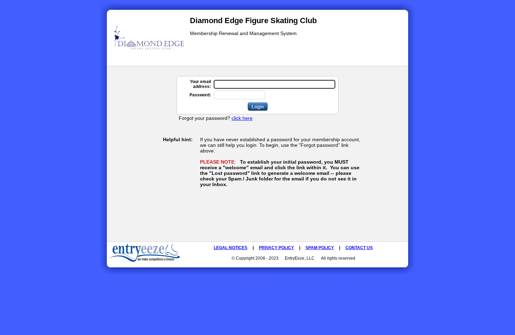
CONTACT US (359, 247)
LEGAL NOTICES (230, 247)
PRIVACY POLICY (276, 247)
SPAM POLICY (319, 247)
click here (242, 118)
